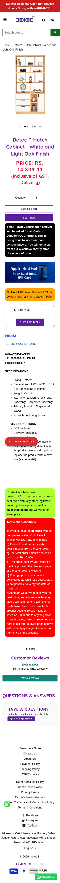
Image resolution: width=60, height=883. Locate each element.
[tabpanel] (30, 86)
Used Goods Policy (30, 787)
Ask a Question (22, 718)
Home (6, 45)
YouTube (32, 825)
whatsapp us (25, 505)
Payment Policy (30, 763)
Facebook (31, 815)
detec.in (35, 856)
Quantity (20, 197)
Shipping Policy (30, 769)
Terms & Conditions (30, 807)
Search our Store (30, 748)
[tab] (11, 336)
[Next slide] (40, 126)
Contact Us (30, 753)
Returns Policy (30, 774)
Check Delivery (30, 322)
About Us (30, 758)
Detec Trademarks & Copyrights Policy (30, 802)
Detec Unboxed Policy (30, 781)
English (28, 848)
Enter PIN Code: (21, 310)
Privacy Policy (30, 792)
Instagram (31, 820)
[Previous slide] (19, 126)
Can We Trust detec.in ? (30, 797)
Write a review (30, 678)
